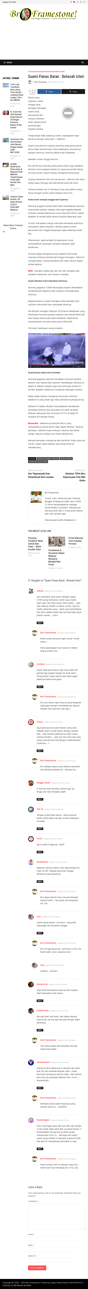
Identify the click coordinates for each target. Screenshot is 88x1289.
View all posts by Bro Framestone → (60, 520)
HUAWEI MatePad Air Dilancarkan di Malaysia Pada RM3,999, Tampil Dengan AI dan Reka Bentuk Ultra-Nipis (16, 174)
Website (32, 1256)
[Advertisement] (44, 42)
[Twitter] (78, 2)
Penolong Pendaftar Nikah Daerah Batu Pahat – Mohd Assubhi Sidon (35, 544)
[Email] (84, 2)
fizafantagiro (43, 1120)
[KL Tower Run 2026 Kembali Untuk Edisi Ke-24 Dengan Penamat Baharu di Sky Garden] (6, 112)
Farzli (39, 838)
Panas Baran (66, 459)
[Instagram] (81, 2)
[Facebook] (71, 2)
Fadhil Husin (43, 1010)
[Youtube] (74, 2)
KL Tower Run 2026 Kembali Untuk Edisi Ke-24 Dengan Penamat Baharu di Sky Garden (16, 120)
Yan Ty (40, 809)
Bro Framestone (41, 82)
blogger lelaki (43, 782)
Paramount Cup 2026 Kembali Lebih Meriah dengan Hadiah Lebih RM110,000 (16, 145)
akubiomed (42, 862)
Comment (33, 1201)
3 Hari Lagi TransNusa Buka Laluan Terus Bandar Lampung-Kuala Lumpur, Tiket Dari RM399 (16, 92)
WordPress (18, 1285)
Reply (40, 623)
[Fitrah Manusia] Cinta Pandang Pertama (76, 541)
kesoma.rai (42, 984)
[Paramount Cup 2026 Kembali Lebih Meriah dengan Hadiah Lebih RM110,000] (6, 139)
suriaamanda (43, 1062)
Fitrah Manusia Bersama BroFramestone (46, 72)
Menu (9, 62)
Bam (29, 1285)
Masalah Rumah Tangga (48, 459)
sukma (40, 591)
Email (31, 1245)
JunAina (41, 664)
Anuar (40, 722)
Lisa (39, 916)
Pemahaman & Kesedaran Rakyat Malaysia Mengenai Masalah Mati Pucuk (56, 557)
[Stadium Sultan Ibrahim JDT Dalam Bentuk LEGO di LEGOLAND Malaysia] (6, 197)
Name (31, 1234)
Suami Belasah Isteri (38, 462)
